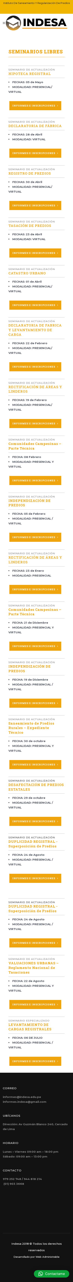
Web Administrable (48, 1256)
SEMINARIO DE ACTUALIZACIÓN (31, 780)
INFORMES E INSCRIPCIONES (33, 105)
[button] (51, 1274)
